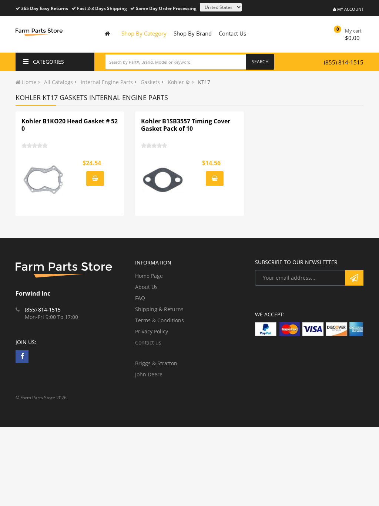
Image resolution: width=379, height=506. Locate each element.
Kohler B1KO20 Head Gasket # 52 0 (69, 125)
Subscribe (354, 278)
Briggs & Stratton (156, 363)
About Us (146, 286)
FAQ (140, 298)
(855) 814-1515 (343, 62)
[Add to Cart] (95, 178)
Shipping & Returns (159, 309)
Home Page (149, 275)
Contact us (148, 342)
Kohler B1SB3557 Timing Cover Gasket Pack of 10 (185, 125)
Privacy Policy (151, 331)
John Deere (148, 374)
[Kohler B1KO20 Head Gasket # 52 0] (43, 179)
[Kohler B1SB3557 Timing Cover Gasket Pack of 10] (163, 179)
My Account (349, 9)
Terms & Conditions (159, 320)
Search (260, 62)
